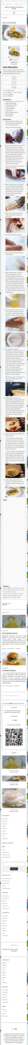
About (3, 1009)
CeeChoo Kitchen (14, 4)
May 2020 (4, 900)
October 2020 (5, 898)
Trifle (3, 886)
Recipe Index (5, 1016)
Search (14, 868)
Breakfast (4, 648)
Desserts (4, 823)
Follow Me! (14, 951)
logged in (11, 703)
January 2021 (5, 896)
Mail (16, 720)
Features (4, 828)
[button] (11, 62)
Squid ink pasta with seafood (11, 695)
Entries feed (5, 852)
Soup (3, 836)
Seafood (8, 603)
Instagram (14, 720)
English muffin (6, 881)
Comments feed (6, 854)
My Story (4, 1013)
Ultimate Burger (9, 670)
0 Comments (17, 648)
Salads (4, 831)
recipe (6, 604)
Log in (3, 849)
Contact (5, 1011)
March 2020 (5, 905)
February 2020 (5, 908)
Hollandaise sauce (10, 633)
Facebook (12, 720)
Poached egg (5, 883)
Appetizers (5, 818)
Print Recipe (14, 59)
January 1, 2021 (5, 630)
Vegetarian (5, 838)
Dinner (3, 685)
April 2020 (4, 903)
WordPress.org (6, 857)
